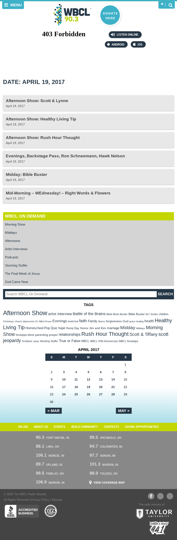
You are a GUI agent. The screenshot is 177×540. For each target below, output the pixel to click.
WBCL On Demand (25, 216)
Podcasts (11, 257)
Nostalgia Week (25, 334)
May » (124, 411)
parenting (41, 334)
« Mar (53, 411)
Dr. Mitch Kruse (43, 321)
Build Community (84, 426)
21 (113, 387)
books (154, 314)
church (18, 321)
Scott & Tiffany (144, 334)
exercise (73, 321)
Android (118, 44)
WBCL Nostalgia (128, 341)
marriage (113, 328)
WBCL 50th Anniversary (104, 341)
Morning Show (15, 224)
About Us (41, 426)
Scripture (27, 341)
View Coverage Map (109, 483)
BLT (148, 314)
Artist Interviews (16, 249)
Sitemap (57, 499)
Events (59, 426)
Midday (127, 327)
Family (92, 321)
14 (113, 379)
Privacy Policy (40, 499)
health (149, 321)
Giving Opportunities (142, 426)
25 (76, 394)
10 (64, 379)
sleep (36, 341)
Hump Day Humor (77, 328)
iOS (139, 44)
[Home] (162, 4)
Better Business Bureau (22, 511)
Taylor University (153, 513)
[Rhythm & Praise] (159, 528)
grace (132, 321)
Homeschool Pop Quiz (41, 328)
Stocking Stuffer (16, 265)
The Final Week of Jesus (22, 273)
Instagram (170, 496)
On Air (23, 426)
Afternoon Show (25, 312)
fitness (101, 321)
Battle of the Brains (89, 313)
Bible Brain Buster (117, 314)
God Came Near (16, 282)
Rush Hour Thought (105, 334)
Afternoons (12, 241)
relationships (70, 334)
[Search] (170, 5)
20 (101, 387)
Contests (111, 426)
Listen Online (127, 34)
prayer (53, 334)
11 (76, 379)
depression (29, 321)
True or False (69, 341)
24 (64, 394)
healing (140, 321)
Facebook (151, 496)
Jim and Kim (97, 328)
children (163, 314)
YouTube (160, 496)
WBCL (85, 341)
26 (88, 394)
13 (101, 379)
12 (88, 379)
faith (83, 321)
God (125, 321)
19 (88, 387)
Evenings (59, 321)
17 (64, 387)
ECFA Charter (51, 511)
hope (61, 328)
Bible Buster (136, 314)
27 (101, 394)
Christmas (8, 321)
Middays (11, 232)
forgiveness (114, 321)
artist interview (60, 314)
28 (113, 394)
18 (76, 387)
